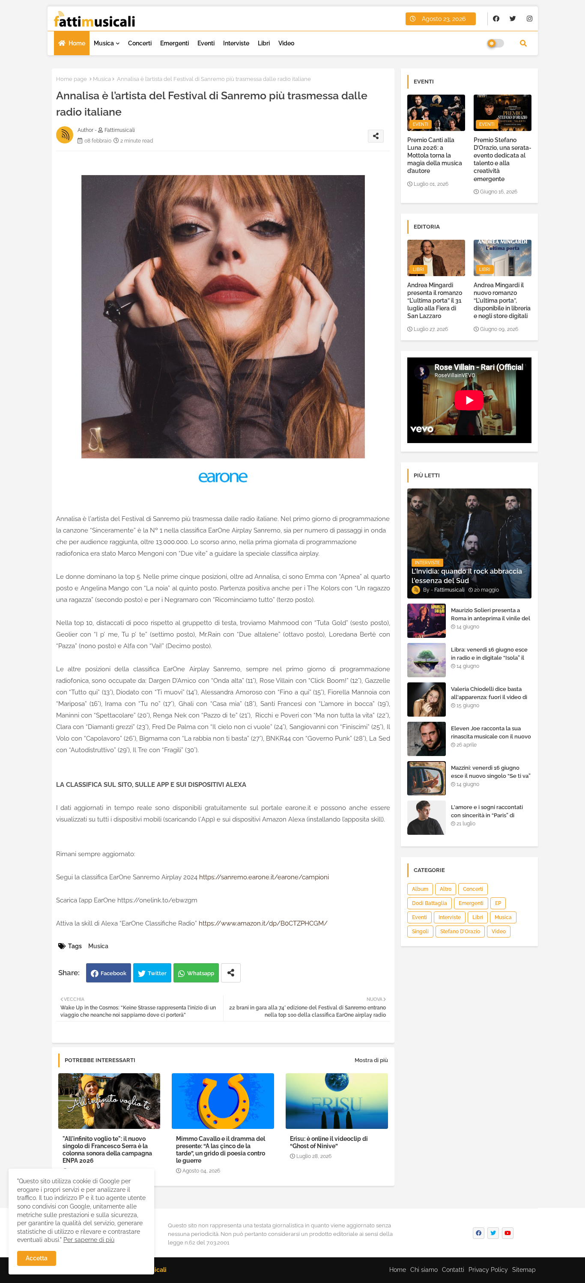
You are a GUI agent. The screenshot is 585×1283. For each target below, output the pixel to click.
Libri (264, 43)
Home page (71, 79)
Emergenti (174, 43)
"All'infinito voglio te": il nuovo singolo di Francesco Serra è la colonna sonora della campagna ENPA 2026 (107, 1149)
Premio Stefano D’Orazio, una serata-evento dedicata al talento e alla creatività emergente (502, 159)
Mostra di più (371, 1060)
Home (77, 43)
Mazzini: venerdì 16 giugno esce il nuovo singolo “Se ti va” (491, 772)
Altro (445, 889)
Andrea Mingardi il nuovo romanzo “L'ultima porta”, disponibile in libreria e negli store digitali (502, 301)
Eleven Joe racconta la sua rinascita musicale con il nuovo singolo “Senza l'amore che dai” (491, 740)
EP (498, 903)
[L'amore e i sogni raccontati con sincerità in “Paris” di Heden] (426, 818)
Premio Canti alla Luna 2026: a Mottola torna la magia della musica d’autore (434, 156)
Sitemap (524, 1269)
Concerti (140, 43)
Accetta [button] (37, 1258)
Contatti (453, 1269)
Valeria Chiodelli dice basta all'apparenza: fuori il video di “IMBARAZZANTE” (489, 697)
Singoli (420, 932)
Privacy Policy (488, 1269)
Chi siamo (424, 1269)
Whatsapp (200, 973)
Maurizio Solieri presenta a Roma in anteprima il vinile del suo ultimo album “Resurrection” (490, 622)
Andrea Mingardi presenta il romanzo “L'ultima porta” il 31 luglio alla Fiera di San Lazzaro (434, 301)
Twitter (157, 973)
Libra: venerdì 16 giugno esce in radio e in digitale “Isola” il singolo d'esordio (489, 657)
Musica (104, 43)
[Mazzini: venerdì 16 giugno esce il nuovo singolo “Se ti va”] (426, 778)
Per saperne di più (88, 1239)
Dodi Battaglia (429, 903)
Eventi (206, 43)
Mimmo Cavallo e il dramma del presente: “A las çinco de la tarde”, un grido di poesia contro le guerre (220, 1149)
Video (286, 43)
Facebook (113, 973)
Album (420, 889)
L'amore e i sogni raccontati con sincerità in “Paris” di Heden (487, 815)
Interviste (236, 43)
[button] (523, 43)
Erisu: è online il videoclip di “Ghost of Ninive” (329, 1142)
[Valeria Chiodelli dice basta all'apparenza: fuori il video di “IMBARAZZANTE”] (426, 699)
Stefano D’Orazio (460, 932)
